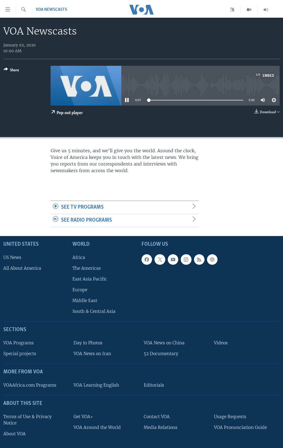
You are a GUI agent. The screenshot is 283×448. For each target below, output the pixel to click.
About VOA (14, 433)
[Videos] (249, 10)
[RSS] (199, 259)
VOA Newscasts (51, 9)
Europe (79, 289)
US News (12, 257)
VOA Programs (18, 342)
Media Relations (160, 427)
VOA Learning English (96, 384)
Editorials (154, 384)
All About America (22, 268)
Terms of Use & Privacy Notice (27, 419)
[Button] (11, 71)
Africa (78, 257)
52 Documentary (161, 353)
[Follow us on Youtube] (173, 259)
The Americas (86, 268)
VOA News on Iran (92, 353)
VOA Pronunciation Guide (240, 427)
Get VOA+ (83, 416)
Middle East (84, 300)
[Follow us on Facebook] (147, 259)
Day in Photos (88, 342)
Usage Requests (230, 416)
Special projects (19, 353)
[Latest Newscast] (266, 10)
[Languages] (232, 10)
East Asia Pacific (89, 278)
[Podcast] (212, 259)
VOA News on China (164, 342)
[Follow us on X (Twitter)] (159, 259)
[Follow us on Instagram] (186, 259)
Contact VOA (157, 416)
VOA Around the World (97, 427)
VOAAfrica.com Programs (29, 384)
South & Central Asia (94, 311)
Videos (221, 342)
